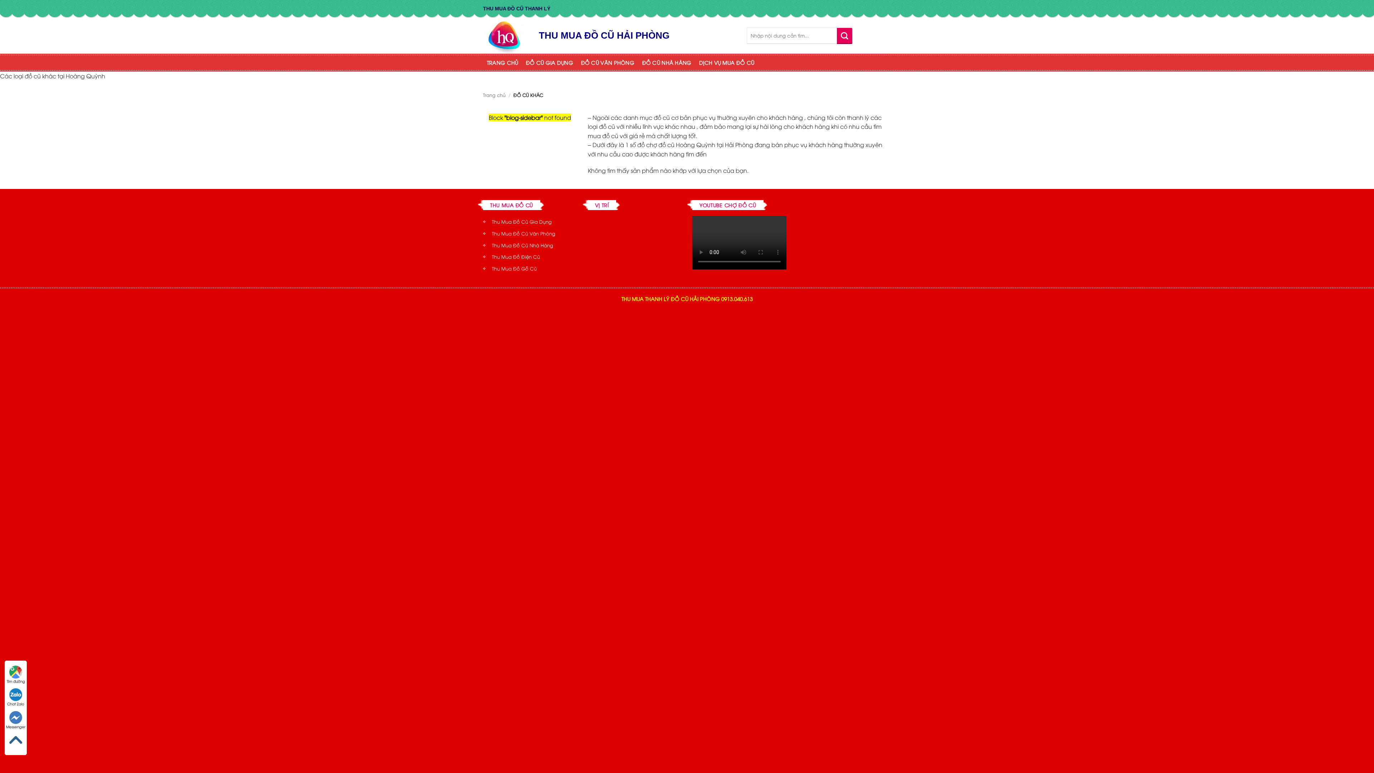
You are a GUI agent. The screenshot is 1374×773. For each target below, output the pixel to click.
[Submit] (844, 35)
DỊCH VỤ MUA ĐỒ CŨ (726, 62)
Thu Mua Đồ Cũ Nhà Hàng (522, 245)
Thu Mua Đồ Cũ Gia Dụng (522, 221)
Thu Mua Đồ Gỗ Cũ (514, 268)
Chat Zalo (15, 703)
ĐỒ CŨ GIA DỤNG (549, 62)
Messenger (15, 726)
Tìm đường (16, 681)
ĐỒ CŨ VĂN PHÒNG (607, 62)
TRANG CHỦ (502, 62)
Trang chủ (494, 95)
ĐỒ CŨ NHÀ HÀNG (667, 62)
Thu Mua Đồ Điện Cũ (516, 256)
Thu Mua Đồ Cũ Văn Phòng (523, 233)
